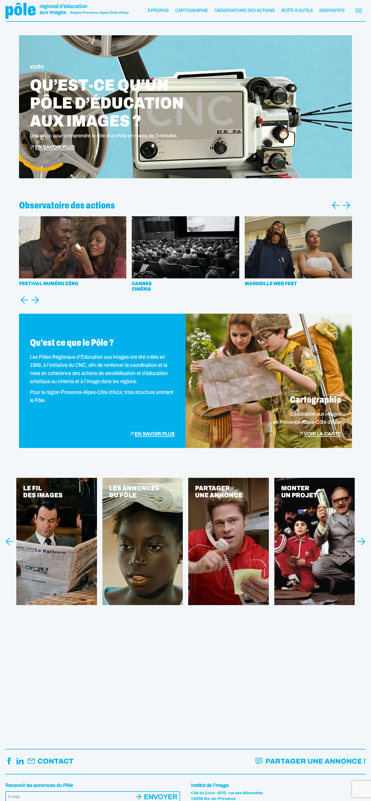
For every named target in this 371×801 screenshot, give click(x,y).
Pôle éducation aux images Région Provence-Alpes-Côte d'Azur (67, 10)
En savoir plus (155, 434)
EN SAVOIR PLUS (55, 147)
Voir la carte (322, 434)
